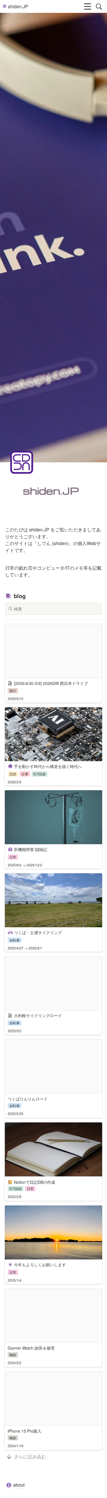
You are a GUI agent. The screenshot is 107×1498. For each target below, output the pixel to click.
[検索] (99, 6)
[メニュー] (87, 6)
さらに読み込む (30, 1456)
